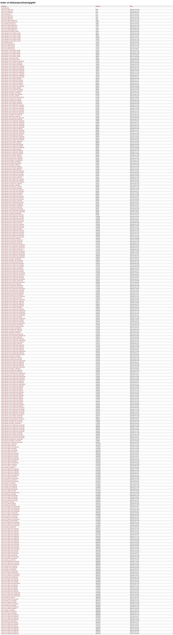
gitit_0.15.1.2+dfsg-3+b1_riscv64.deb (10, 561)
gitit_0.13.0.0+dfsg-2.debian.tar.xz (9, 25)
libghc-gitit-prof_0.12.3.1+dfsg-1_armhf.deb (11, 188)
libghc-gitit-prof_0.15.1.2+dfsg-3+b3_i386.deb (12, 144)
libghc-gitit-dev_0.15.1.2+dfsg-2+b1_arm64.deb (12, 106)
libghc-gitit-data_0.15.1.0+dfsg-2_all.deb (11, 40)
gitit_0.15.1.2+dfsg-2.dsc (7, 17)
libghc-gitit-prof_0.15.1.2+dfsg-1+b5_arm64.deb (12, 233)
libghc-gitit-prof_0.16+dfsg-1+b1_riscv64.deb (12, 439)
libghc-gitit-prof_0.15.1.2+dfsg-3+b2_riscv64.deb (12, 437)
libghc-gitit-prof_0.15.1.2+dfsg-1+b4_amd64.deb (12, 127)
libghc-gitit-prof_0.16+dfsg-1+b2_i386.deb (11, 163)
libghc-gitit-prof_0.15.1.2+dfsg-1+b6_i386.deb (12, 400)
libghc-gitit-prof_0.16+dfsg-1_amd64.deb (11, 161)
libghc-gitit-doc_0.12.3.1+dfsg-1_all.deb (10, 50)
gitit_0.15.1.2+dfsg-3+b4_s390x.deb (9, 616)
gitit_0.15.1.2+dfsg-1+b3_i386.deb (9, 589)
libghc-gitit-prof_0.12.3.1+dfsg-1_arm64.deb (11, 200)
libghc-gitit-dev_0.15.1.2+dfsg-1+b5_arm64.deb (12, 113)
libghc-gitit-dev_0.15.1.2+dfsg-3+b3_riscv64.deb (12, 412)
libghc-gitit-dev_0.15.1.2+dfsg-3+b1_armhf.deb (12, 175)
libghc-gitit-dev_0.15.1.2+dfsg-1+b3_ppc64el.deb (13, 254)
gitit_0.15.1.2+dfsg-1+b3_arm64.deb (10, 531)
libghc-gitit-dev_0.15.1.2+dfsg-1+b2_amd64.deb (12, 86)
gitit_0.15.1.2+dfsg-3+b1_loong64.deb (10, 575)
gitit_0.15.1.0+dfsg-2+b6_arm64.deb (10, 627)
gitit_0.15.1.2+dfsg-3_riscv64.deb (9, 558)
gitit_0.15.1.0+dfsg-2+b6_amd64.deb (10, 542)
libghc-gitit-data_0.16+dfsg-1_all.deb (10, 31)
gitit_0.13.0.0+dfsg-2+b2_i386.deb (9, 450)
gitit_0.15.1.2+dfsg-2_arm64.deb (9, 464)
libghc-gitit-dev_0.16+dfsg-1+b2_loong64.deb (12, 208)
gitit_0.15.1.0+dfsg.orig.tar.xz (8, 44)
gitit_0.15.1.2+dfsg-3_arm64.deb (9, 465)
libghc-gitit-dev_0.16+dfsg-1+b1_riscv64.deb (12, 421)
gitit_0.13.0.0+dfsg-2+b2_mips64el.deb (10, 506)
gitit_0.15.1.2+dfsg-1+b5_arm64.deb (10, 530)
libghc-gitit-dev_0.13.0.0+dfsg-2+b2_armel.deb (12, 196)
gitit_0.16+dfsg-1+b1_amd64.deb (9, 487)
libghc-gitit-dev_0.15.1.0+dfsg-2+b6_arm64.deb (12, 277)
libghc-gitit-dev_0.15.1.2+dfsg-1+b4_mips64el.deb (13, 318)
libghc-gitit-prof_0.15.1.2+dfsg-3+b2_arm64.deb (12, 225)
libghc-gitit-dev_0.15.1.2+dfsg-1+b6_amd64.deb (12, 76)
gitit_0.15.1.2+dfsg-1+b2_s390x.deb (9, 630)
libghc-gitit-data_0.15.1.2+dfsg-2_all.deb (11, 34)
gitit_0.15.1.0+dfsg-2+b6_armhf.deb (9, 624)
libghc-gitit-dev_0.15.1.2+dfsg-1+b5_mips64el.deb (13, 313)
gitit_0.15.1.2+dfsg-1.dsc (7, 15)
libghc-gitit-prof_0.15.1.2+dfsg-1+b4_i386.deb (12, 398)
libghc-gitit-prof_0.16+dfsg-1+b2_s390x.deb (11, 371)
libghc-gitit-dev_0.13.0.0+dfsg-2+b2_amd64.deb (12, 136)
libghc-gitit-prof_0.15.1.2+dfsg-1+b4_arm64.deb (12, 235)
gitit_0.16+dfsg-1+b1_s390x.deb (9, 621)
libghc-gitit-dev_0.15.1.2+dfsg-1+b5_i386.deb (12, 390)
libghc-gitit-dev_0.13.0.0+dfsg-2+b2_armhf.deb (12, 197)
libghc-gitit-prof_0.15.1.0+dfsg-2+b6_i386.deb (12, 406)
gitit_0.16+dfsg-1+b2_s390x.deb (9, 611)
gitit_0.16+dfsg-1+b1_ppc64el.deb (9, 517)
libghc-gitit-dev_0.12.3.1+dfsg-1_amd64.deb (11, 156)
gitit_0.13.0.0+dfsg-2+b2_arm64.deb (10, 457)
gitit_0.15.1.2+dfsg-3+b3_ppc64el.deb (10, 522)
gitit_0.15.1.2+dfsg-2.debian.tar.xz (9, 26)
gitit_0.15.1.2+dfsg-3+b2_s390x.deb (9, 619)
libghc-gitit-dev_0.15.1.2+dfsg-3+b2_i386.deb (12, 89)
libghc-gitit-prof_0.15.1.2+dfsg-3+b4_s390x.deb (12, 352)
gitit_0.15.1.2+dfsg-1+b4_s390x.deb (9, 631)
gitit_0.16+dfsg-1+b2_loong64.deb (9, 577)
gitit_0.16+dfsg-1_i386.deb (7, 501)
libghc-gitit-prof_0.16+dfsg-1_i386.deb (10, 164)
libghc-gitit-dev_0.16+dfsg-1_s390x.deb (10, 332)
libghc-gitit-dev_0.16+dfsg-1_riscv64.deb (11, 423)
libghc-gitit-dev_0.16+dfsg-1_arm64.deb (10, 116)
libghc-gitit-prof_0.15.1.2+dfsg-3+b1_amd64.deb (12, 130)
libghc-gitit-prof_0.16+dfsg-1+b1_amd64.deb (12, 160)
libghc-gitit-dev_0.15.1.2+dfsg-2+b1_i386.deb (12, 84)
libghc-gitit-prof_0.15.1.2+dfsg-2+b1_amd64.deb (12, 133)
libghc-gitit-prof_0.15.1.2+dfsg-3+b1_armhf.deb (12, 320)
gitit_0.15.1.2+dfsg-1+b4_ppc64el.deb (10, 511)
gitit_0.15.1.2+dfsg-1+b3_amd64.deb (10, 537)
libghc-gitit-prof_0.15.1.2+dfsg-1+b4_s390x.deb (12, 362)
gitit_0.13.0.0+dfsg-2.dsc (7, 11)
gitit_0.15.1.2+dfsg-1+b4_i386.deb (9, 588)
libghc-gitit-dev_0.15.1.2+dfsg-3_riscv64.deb (12, 417)
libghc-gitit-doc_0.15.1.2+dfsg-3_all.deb (10, 59)
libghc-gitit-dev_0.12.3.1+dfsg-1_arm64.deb (11, 207)
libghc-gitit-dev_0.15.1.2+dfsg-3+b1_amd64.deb (12, 61)
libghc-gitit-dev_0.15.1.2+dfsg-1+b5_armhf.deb (12, 172)
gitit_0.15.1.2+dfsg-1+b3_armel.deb (9, 552)
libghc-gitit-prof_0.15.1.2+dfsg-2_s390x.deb (11, 337)
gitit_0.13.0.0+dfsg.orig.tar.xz (8, 48)
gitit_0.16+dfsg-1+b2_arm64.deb (9, 484)
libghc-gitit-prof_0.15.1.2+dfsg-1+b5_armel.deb (12, 271)
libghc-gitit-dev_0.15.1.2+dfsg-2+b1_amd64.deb (12, 73)
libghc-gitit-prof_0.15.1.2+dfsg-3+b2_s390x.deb (12, 346)
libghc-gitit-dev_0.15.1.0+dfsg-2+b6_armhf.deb (12, 202)
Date (131, 6)
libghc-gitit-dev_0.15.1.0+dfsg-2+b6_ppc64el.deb (13, 354)
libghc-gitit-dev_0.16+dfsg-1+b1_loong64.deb (12, 205)
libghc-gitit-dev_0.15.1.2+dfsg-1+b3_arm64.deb (12, 111)
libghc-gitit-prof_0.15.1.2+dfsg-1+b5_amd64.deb (12, 131)
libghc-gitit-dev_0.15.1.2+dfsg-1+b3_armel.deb (12, 199)
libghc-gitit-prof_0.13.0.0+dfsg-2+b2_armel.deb (12, 216)
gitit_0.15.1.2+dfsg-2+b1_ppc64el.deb (10, 514)
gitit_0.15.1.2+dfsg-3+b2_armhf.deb (9, 599)
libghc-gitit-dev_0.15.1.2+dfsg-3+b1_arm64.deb (12, 105)
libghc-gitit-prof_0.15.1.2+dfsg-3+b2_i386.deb (12, 153)
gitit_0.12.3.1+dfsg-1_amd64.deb (9, 443)
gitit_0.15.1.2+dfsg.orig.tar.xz (8, 45)
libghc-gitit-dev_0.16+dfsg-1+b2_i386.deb (11, 100)
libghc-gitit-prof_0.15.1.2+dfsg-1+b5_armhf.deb (12, 263)
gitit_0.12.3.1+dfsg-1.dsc (7, 9)
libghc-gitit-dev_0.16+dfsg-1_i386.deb (10, 95)
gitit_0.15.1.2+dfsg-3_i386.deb (8, 503)
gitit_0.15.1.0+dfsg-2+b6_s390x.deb (9, 633)
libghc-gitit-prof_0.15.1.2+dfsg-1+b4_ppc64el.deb (13, 315)
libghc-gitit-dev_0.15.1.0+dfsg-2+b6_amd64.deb (12, 120)
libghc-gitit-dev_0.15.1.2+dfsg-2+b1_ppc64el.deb (13, 244)
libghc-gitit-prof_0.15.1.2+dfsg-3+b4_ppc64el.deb (13, 282)
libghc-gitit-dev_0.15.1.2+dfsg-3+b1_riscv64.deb (12, 410)
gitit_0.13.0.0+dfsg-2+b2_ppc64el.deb (10, 492)
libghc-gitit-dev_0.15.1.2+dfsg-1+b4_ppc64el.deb (13, 255)
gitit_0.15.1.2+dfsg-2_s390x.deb (9, 608)
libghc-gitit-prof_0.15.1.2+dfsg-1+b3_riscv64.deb (12, 429)
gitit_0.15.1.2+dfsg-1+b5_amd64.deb (10, 536)
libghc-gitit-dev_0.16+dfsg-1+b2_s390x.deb (11, 329)
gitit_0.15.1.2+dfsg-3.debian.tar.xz (9, 28)
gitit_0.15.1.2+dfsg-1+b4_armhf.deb (9, 581)
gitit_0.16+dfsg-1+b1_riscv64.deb (9, 566)
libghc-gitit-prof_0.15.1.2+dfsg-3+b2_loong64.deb (13, 274)
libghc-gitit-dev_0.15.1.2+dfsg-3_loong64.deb (12, 203)
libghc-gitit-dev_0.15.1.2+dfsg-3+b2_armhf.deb (12, 178)
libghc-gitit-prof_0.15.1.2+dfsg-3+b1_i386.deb (12, 152)
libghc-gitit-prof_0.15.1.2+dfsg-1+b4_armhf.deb (12, 265)
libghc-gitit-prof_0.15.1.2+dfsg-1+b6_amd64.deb (12, 125)
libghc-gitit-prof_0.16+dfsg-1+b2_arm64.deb (11, 243)
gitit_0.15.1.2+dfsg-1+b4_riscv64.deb (10, 545)
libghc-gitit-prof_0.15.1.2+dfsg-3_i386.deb (11, 155)
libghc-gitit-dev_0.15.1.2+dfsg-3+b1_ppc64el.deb (13, 252)
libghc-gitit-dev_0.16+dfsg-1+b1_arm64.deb (11, 114)
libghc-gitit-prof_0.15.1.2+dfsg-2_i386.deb (11, 149)
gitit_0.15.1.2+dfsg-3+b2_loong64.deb (10, 573)
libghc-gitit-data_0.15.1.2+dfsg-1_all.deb (11, 36)
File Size (98, 6)
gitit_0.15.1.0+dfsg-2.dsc (7, 18)
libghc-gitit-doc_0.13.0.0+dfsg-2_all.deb (10, 51)
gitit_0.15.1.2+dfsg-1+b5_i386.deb (9, 586)
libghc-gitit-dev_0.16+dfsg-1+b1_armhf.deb (11, 186)
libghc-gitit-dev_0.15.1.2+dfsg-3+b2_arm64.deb (12, 108)
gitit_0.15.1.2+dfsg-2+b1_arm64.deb (10, 462)
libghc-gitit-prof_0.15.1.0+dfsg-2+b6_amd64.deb (12, 171)
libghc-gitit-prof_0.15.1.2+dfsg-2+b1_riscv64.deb (12, 425)
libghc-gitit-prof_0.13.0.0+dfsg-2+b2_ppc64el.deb (13, 379)
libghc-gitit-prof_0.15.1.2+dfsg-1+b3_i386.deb (12, 403)
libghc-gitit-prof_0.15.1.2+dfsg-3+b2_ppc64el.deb (13, 288)
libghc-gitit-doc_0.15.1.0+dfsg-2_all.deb (10, 53)
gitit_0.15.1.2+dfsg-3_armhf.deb (8, 602)
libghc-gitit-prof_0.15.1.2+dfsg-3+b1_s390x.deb (12, 341)
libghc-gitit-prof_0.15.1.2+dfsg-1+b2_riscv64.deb (12, 431)
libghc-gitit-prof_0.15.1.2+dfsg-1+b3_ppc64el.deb (13, 312)
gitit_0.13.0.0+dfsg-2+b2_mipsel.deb (10, 453)
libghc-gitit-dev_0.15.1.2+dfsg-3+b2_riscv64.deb (12, 418)
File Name (3, 6)
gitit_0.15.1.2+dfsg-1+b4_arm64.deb (10, 528)
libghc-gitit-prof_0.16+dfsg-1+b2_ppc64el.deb (12, 324)
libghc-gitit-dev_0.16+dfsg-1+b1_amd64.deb (11, 94)
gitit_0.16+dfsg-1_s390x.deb (8, 610)
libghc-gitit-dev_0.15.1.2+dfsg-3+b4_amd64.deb (12, 75)
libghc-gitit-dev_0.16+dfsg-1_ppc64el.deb (11, 258)
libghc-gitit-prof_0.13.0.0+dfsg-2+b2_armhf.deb (12, 214)
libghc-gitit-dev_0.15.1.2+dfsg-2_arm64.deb (11, 102)
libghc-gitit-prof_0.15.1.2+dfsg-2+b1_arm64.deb (12, 224)
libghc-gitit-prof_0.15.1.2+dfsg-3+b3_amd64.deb (12, 139)
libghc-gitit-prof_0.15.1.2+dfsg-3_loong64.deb (12, 268)
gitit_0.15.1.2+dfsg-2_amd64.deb (9, 461)
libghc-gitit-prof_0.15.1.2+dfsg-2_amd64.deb (11, 141)
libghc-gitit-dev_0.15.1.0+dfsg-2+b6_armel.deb (12, 219)
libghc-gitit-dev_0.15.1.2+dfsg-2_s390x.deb (11, 307)
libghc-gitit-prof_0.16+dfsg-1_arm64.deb (10, 238)
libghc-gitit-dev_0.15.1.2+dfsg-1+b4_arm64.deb (12, 109)
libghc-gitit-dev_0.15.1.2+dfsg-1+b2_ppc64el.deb (13, 257)
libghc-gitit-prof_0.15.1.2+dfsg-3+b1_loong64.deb (13, 272)
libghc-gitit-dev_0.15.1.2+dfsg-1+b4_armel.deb (12, 189)
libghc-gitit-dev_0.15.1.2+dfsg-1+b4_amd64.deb (12, 67)
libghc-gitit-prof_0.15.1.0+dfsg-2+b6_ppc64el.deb (13, 367)
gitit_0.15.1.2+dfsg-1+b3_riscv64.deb (10, 544)
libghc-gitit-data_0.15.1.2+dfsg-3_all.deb (11, 33)
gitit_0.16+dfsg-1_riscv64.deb (8, 559)
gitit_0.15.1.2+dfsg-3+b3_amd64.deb (10, 475)
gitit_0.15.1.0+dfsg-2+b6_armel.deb (9, 622)
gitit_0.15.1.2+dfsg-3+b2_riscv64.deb (10, 564)
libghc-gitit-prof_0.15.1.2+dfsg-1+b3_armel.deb (12, 276)
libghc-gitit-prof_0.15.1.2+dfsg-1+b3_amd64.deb (12, 124)
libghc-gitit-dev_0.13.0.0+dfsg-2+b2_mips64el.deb (13, 373)
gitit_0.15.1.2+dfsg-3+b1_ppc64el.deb (10, 519)
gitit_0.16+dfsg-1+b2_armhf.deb (8, 605)
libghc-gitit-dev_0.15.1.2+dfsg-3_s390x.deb (11, 298)
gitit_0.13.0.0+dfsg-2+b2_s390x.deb (9, 591)
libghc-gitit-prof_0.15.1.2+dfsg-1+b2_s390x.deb (12, 365)
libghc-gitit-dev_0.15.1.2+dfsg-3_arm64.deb (11, 103)
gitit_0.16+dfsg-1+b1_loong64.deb (9, 570)
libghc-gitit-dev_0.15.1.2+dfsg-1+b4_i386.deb (12, 387)
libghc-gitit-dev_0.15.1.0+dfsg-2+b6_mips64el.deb (13, 335)
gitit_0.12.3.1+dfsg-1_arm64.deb (9, 451)
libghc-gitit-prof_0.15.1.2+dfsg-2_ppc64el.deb (12, 280)
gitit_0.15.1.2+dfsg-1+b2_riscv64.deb (10, 547)
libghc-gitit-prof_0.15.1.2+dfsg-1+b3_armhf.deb (12, 266)
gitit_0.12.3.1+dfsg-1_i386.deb (8, 445)
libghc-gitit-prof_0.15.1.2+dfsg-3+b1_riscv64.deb (12, 426)
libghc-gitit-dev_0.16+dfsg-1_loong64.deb (11, 213)
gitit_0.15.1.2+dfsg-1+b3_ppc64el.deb (10, 508)
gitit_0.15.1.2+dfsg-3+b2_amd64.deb (10, 468)
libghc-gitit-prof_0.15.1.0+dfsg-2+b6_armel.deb (12, 326)
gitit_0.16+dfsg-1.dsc (6, 14)
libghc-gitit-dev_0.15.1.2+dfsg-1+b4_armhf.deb (12, 174)
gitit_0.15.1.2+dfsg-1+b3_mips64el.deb (10, 583)
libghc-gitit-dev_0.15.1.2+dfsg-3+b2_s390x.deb (12, 302)
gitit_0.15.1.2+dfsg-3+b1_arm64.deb (10, 472)
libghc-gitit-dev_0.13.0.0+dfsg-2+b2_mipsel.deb (12, 290)
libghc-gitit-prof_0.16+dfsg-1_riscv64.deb (11, 440)
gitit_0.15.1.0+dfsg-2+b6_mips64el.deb (10, 595)
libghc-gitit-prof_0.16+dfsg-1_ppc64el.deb (11, 327)
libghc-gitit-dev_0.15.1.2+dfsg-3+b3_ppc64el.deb (13, 247)
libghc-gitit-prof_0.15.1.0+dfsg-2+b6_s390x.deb (12, 338)
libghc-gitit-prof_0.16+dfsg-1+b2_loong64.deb (12, 287)
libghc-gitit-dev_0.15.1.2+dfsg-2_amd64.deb (11, 62)
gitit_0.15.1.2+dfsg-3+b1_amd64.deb (10, 470)
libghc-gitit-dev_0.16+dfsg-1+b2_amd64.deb (11, 91)
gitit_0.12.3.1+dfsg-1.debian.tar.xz (9, 20)
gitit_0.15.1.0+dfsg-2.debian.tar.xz (9, 29)
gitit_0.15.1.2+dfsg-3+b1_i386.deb (9, 500)
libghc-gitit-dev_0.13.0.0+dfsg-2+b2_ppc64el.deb (13, 378)
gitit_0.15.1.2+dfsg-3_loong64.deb (9, 572)
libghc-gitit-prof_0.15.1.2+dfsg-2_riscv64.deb (12, 434)
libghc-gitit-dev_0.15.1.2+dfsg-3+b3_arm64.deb (12, 97)
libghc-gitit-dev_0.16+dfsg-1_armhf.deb (10, 185)
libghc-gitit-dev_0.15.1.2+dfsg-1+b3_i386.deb (12, 393)
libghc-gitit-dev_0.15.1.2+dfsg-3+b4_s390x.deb (12, 304)
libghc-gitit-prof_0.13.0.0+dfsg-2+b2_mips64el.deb (13, 384)
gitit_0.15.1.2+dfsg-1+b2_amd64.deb (10, 541)
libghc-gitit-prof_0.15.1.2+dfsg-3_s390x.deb (11, 343)
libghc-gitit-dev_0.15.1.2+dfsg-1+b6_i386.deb (12, 388)
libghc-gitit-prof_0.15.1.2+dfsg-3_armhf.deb (11, 316)
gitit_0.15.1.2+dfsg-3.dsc (7, 12)
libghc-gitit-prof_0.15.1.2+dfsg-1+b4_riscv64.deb (12, 436)
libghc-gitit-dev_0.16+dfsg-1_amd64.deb (11, 92)
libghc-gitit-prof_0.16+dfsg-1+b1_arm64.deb (11, 241)
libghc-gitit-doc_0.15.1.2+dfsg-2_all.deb (10, 56)
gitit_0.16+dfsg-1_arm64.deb (8, 467)
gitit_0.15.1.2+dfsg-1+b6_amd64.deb (10, 534)
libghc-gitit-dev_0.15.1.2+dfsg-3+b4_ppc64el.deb (13, 246)
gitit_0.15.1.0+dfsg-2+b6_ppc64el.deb (10, 548)
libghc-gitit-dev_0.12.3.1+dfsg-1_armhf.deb (11, 194)
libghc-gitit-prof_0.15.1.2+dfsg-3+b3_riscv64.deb (12, 428)
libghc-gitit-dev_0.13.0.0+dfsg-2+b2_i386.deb (12, 135)
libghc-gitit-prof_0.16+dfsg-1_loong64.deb (11, 283)
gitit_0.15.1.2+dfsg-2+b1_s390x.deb (9, 606)
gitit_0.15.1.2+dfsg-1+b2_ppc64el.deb (10, 509)
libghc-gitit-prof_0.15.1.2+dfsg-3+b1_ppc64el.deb (13, 299)
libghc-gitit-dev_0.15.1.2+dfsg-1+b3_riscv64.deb (12, 404)
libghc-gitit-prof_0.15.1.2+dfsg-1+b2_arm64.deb (12, 236)
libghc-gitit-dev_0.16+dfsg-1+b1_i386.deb (11, 98)
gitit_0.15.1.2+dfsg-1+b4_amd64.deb (10, 539)
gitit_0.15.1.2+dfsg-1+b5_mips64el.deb (10, 592)
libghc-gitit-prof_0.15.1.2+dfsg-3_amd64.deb (11, 128)
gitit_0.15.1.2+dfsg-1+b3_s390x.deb (9, 628)
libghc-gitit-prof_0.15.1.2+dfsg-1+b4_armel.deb (12, 269)
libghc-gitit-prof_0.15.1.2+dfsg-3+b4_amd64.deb (12, 122)
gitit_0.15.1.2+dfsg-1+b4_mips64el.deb (10, 594)
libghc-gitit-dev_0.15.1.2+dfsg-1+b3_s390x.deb (12, 381)
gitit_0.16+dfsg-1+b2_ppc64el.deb (9, 520)
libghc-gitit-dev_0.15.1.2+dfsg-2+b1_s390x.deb (12, 309)
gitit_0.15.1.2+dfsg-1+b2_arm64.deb (10, 533)
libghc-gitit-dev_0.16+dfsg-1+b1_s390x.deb (11, 330)
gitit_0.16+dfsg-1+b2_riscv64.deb (9, 567)
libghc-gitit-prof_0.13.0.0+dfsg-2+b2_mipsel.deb (12, 345)
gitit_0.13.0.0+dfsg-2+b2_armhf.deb (9, 454)
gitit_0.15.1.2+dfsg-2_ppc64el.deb (9, 512)
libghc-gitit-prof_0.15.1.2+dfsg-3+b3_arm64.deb (12, 221)
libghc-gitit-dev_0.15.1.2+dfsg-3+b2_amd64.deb (12, 70)
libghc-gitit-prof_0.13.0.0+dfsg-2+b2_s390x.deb (12, 291)
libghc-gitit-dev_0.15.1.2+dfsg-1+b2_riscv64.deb (12, 409)
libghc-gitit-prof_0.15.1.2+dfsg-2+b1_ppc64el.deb (13, 296)
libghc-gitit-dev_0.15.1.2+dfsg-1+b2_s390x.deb (12, 385)
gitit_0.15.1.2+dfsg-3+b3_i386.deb (9, 497)
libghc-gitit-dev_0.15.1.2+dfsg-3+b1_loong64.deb (13, 211)
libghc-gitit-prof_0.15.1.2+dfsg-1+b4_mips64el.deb (13, 351)
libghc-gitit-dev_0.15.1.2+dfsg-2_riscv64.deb (12, 415)
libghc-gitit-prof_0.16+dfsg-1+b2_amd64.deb (12, 158)
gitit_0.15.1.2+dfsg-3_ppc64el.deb (9, 515)
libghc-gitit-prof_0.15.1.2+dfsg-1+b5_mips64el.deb (13, 340)
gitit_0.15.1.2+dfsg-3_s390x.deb (9, 613)
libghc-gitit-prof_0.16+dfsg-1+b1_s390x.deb (11, 370)
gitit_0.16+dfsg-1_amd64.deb (8, 483)
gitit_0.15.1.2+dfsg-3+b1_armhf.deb (9, 603)
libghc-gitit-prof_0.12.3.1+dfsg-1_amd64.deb (11, 167)
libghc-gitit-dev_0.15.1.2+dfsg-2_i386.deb (11, 87)
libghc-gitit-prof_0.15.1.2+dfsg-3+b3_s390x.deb (12, 349)
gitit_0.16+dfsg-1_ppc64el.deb (8, 526)
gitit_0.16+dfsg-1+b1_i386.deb (8, 505)
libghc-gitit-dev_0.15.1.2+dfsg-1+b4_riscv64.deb (12, 407)
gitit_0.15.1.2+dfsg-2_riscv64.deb (9, 555)
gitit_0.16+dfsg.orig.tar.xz (7, 42)
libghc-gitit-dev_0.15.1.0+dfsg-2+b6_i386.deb (12, 396)
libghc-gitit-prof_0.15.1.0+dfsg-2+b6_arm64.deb (12, 374)
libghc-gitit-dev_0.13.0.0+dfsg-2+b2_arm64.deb (12, 218)
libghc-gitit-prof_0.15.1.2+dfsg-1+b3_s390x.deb (12, 363)
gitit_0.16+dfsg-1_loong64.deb (8, 569)
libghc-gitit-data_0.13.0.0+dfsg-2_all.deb (11, 39)
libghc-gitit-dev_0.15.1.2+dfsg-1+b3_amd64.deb (12, 69)
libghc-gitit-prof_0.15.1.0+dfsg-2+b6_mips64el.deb (13, 376)
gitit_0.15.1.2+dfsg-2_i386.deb (8, 490)
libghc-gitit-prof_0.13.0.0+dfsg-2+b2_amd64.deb (12, 182)
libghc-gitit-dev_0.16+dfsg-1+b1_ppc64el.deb (12, 260)
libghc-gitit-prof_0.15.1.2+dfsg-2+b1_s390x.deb (12, 348)
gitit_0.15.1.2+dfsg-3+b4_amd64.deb (10, 473)
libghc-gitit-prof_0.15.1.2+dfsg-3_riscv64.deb (12, 432)
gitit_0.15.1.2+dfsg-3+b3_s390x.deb (9, 617)
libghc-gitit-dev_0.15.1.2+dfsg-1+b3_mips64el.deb (13, 310)
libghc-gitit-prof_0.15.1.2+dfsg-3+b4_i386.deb (12, 150)
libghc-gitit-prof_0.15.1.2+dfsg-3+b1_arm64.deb (12, 230)
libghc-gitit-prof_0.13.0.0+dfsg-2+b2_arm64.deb (12, 227)
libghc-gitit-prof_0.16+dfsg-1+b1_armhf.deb (11, 357)
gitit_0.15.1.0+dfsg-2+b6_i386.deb (9, 625)
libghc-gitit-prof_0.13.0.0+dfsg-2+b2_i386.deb (12, 193)
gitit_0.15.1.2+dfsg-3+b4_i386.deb (9, 495)
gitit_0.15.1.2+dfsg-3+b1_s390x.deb (9, 614)
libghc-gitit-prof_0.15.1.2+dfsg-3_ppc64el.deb (12, 285)
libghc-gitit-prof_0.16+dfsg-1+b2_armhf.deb (11, 359)
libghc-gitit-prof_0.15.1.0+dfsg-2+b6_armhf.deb (12, 293)
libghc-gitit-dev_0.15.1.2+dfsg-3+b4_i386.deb (12, 81)
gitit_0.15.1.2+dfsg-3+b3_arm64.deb (10, 481)
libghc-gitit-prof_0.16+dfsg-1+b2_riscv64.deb (12, 442)
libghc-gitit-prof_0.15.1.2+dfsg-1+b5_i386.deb (12, 401)
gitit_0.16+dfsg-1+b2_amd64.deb (9, 486)
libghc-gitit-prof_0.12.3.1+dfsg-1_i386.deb (11, 169)
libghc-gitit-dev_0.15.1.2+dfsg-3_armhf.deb (11, 177)
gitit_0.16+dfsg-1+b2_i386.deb (8, 494)
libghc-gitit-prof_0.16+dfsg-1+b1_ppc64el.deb (12, 334)
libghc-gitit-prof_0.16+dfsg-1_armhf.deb (10, 356)
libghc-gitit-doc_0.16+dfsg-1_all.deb (9, 58)
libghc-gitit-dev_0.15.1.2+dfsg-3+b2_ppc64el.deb (13, 251)
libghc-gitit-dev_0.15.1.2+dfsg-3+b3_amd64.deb (12, 66)
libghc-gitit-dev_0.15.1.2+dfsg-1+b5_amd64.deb (12, 72)
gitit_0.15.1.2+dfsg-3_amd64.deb (9, 476)
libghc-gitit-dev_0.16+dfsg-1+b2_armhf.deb (11, 183)
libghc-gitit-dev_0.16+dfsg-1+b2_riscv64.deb (12, 420)
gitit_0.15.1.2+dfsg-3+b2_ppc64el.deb (10, 523)
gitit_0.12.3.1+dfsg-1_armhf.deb (8, 448)
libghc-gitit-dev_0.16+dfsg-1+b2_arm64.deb (11, 119)
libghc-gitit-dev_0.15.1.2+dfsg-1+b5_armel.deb (12, 191)
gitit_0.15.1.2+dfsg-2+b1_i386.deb (9, 489)
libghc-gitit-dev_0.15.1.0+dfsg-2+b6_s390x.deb (12, 392)
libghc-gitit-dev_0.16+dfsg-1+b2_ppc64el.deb (12, 261)
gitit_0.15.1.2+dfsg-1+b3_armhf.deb (9, 578)
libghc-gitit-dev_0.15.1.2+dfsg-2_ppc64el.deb (12, 240)
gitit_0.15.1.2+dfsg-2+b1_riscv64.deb (10, 556)
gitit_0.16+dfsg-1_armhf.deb (8, 597)
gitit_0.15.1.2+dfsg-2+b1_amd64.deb (10, 459)
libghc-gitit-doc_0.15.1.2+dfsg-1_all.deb (10, 55)
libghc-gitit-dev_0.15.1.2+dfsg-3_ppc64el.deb (12, 249)
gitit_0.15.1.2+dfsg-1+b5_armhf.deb (9, 580)
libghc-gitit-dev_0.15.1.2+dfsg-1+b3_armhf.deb (12, 180)
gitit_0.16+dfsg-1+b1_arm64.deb (9, 479)
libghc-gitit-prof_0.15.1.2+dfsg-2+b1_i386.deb (12, 145)
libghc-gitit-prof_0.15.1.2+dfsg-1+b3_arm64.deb (12, 232)
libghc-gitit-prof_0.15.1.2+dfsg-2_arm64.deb (11, 229)
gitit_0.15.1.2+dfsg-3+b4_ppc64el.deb (10, 525)
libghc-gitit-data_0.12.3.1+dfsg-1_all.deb (11, 37)
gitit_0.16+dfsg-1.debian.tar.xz (8, 23)
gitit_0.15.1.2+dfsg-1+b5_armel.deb (9, 553)
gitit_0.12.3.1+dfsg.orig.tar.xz (8, 47)
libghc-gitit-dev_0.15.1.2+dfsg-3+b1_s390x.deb (12, 301)
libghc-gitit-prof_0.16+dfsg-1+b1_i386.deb (11, 166)
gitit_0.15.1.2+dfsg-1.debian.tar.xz (9, 22)
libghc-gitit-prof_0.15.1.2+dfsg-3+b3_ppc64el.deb (13, 279)
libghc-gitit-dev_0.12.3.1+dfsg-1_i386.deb (11, 142)
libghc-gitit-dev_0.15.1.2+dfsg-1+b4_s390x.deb (12, 382)
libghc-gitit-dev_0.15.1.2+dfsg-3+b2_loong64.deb (13, 210)
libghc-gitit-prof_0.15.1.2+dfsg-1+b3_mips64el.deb (13, 360)
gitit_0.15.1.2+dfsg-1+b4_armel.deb (9, 550)
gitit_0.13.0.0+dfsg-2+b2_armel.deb (9, 456)
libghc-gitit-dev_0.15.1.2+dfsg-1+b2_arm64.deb (12, 117)
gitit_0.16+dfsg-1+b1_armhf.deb (8, 600)
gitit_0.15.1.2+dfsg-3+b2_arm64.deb (10, 478)
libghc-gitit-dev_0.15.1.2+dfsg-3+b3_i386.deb (12, 83)
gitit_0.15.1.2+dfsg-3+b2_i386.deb (9, 498)
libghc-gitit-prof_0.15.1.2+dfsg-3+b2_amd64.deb (12, 138)
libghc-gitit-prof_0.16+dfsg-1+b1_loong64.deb (12, 294)
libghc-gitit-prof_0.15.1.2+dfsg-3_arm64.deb (11, 222)
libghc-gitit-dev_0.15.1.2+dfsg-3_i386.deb (11, 78)
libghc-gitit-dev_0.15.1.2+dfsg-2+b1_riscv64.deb (12, 414)
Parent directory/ (5, 8)
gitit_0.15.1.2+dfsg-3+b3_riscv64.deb (10, 563)
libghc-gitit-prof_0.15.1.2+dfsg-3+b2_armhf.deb (12, 321)
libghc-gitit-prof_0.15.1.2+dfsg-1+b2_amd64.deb (12, 147)
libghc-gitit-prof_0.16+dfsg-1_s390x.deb (10, 368)
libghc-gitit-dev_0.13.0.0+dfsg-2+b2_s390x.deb (12, 395)
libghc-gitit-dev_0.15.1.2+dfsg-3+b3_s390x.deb (12, 305)
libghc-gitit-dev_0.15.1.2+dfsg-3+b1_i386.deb (12, 80)
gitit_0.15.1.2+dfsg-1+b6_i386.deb (9, 585)
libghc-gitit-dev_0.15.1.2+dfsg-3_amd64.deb (11, 64)
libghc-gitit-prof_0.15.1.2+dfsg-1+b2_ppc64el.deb (13, 323)
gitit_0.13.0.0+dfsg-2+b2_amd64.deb (10, 446)
